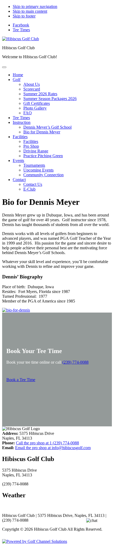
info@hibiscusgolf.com (53, 447)
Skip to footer (24, 16)
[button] (16, 79)
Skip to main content (30, 11)
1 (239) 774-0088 (47, 443)
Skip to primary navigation (35, 6)
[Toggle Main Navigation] (4, 67)
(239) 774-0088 (75, 362)
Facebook (21, 25)
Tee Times (21, 30)
